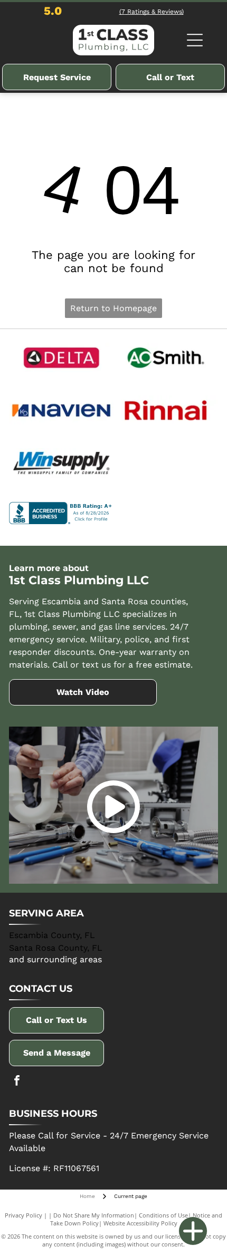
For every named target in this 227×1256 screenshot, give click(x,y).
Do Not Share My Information (93, 1215)
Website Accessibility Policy (140, 1223)
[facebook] (17, 1082)
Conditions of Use (163, 1215)
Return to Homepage (113, 308)
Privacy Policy (23, 1215)
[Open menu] (195, 40)
